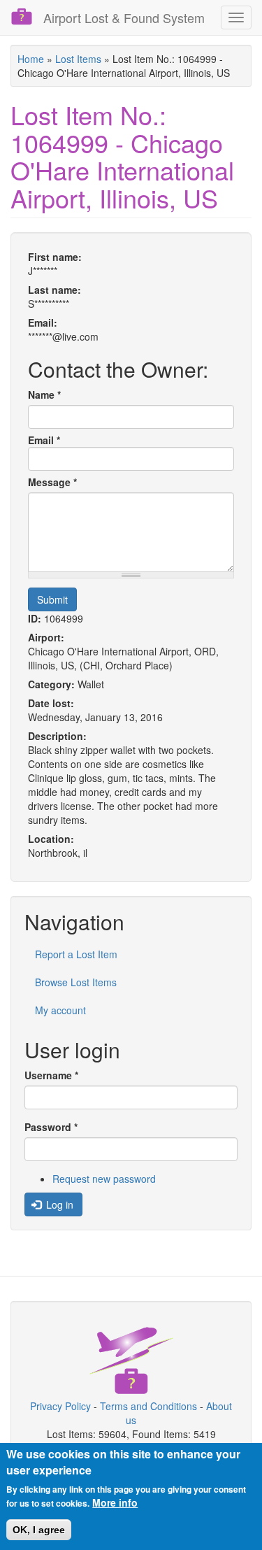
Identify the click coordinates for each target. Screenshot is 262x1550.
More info (115, 1502)
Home (30, 59)
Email (44, 440)
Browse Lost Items (76, 982)
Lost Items (78, 59)
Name (44, 394)
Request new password (104, 1179)
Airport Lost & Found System (124, 17)
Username (51, 1075)
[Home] (21, 17)
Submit (52, 599)
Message (52, 482)
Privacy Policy (60, 1406)
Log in (58, 1204)
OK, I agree (39, 1529)
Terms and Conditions (148, 1406)
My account (60, 1010)
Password (51, 1127)
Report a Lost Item (76, 954)
